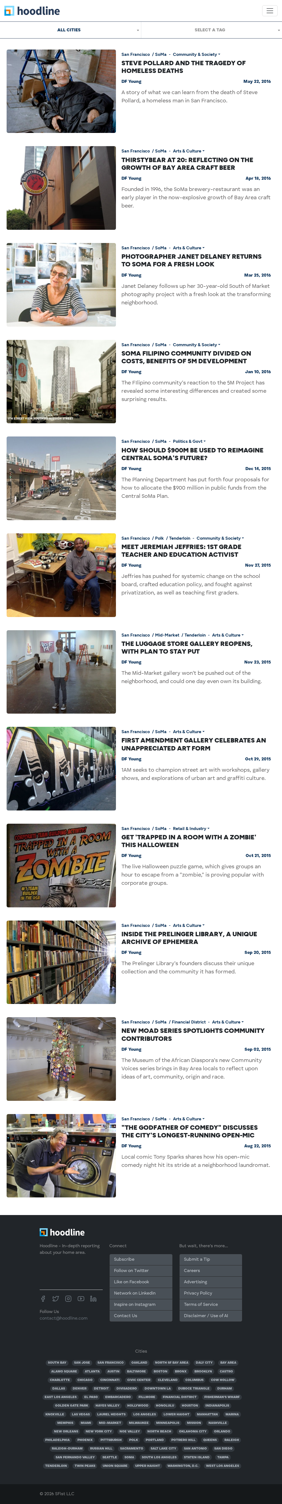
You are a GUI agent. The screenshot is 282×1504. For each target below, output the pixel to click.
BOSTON (160, 1371)
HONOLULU (165, 1405)
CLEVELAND (168, 1380)
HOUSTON (190, 1405)
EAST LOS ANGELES (61, 1397)
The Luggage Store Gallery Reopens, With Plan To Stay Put (187, 647)
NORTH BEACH (159, 1431)
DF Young (131, 82)
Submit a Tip (197, 1259)
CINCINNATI (110, 1380)
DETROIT (101, 1388)
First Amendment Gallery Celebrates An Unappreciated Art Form (193, 744)
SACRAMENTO (131, 1448)
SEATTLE (109, 1457)
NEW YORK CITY (99, 1431)
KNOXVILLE (54, 1414)
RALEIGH (231, 1440)
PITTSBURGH (111, 1440)
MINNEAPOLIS (167, 1423)
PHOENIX (85, 1440)
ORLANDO (222, 1431)
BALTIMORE (136, 1371)
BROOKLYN (203, 1371)
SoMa (161, 54)
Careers (192, 1271)
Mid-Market (167, 635)
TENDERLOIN (56, 1466)
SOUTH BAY (57, 1362)
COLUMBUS (194, 1380)
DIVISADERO (126, 1388)
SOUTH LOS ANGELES (159, 1457)
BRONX (181, 1371)
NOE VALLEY (130, 1431)
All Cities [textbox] (69, 29)
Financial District (189, 1022)
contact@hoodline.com (64, 1318)
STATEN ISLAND (197, 1457)
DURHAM (224, 1388)
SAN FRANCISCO (110, 1362)
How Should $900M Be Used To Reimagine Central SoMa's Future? (192, 454)
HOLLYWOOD (137, 1405)
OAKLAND (139, 1362)
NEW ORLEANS (66, 1431)
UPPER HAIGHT (147, 1466)
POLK (133, 1440)
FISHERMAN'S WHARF (222, 1397)
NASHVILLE (217, 1423)
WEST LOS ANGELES (222, 1466)
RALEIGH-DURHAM (67, 1448)
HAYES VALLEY (108, 1405)
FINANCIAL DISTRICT (180, 1397)
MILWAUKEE (139, 1423)
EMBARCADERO (118, 1397)
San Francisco (135, 54)
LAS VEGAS (81, 1414)
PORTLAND (155, 1440)
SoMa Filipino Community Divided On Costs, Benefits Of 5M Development (186, 357)
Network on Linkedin (135, 1293)
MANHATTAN (207, 1414)
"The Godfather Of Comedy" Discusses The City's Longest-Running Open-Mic (189, 1131)
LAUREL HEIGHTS (111, 1414)
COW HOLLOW (222, 1380)
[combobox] (70, 30)
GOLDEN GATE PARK (71, 1405)
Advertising (195, 1282)
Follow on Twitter (131, 1271)
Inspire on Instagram (135, 1305)
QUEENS (210, 1440)
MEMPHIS (65, 1423)
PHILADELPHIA (57, 1440)
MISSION (194, 1423)
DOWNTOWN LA (158, 1388)
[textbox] (211, 30)
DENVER (79, 1388)
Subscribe (124, 1259)
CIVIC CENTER (138, 1380)
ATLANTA (92, 1371)
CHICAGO (85, 1380)
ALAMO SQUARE (64, 1371)
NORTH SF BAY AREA (171, 1362)
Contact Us (125, 1316)
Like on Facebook (131, 1282)
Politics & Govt (187, 441)
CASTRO (226, 1371)
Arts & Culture (187, 151)
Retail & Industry (189, 828)
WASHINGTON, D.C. (182, 1466)
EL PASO (91, 1397)
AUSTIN (113, 1371)
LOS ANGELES (144, 1414)
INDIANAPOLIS (217, 1405)
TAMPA (223, 1457)
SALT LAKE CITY (163, 1448)
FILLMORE (147, 1397)
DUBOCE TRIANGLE (194, 1388)
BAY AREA (228, 1362)
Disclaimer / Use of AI (206, 1316)
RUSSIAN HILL (101, 1448)
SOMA (129, 1457)
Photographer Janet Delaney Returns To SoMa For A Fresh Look (191, 260)
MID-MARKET (110, 1423)
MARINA (232, 1414)
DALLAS (58, 1388)
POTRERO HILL (183, 1440)
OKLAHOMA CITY (193, 1431)
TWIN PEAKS (85, 1466)
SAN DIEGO (223, 1448)
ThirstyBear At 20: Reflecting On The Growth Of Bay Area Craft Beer (187, 163)
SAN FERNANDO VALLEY (75, 1457)
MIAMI (86, 1423)
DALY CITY (204, 1362)
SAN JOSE (82, 1362)
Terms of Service (201, 1305)
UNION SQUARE (115, 1466)
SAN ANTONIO (195, 1448)
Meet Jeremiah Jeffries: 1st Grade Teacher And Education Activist (181, 550)
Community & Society (195, 54)
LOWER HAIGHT (176, 1414)
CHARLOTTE (60, 1380)
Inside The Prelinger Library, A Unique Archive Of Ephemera (189, 938)
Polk (159, 538)
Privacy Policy (198, 1293)
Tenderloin (179, 538)
